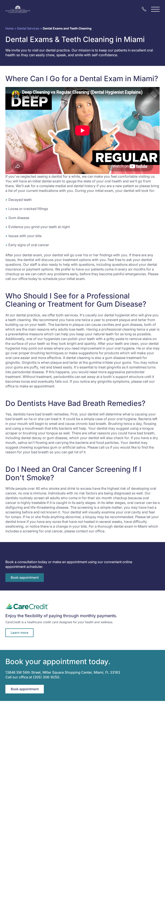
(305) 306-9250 (46, 677)
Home (9, 28)
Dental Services (28, 28)
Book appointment (25, 577)
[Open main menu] (155, 9)
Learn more (19, 633)
